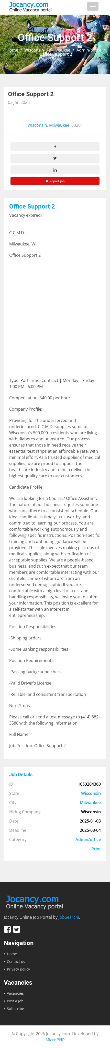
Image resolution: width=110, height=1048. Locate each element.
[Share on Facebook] (55, 146)
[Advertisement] (55, 320)
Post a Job (15, 1000)
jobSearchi (69, 917)
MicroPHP (55, 1040)
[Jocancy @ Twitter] (16, 929)
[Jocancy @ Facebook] (7, 929)
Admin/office (88, 50)
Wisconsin (34, 50)
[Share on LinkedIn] (55, 169)
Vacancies (15, 993)
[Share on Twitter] (55, 158)
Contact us (16, 961)
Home (12, 50)
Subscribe (15, 1008)
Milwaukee (60, 50)
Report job (56, 181)
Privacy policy (18, 969)
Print (96, 849)
